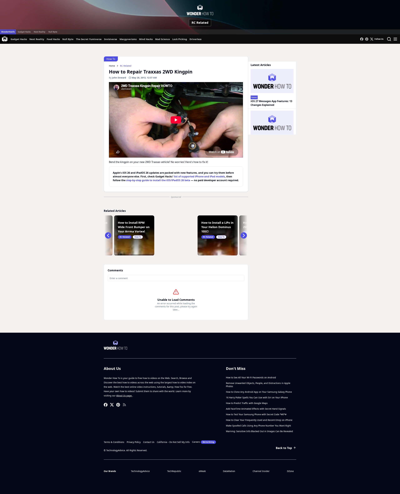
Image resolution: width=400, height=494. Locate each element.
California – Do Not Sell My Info (173, 442)
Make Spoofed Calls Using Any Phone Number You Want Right (258, 425)
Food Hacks (53, 39)
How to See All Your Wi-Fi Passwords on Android (251, 377)
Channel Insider (261, 471)
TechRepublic (174, 471)
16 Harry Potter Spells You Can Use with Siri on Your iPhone (257, 397)
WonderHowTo (8, 31)
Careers (203, 441)
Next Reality (39, 31)
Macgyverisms (128, 39)
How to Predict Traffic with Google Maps (247, 403)
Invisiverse (110, 39)
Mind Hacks (146, 39)
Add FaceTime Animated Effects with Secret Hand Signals (256, 408)
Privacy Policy (134, 442)
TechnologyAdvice (140, 471)
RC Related (200, 22)
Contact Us (148, 442)
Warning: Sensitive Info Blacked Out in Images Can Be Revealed (259, 431)
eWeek (202, 471)
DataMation (229, 471)
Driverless (195, 39)
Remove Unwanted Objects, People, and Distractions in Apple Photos (258, 385)
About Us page (124, 395)
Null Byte (52, 31)
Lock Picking (179, 39)
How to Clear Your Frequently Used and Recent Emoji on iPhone (259, 419)
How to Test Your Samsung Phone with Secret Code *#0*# (256, 414)
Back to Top (284, 448)
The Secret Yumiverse (89, 39)
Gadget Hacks (24, 31)
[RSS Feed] (124, 405)
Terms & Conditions (114, 442)
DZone (290, 471)
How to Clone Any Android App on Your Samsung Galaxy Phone (259, 391)
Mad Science (162, 39)
